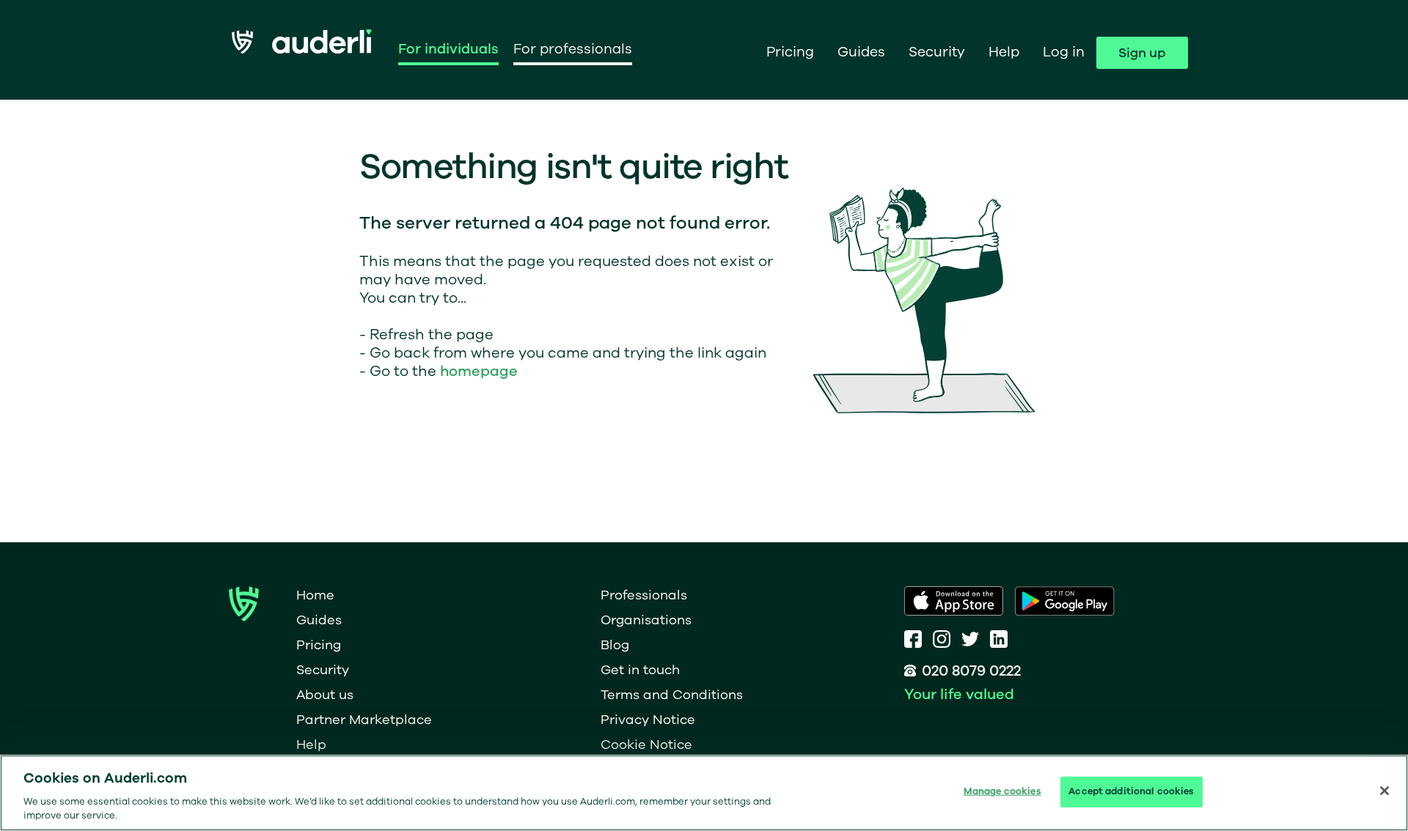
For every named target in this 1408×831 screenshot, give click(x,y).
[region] (704, 793)
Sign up (1142, 53)
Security (937, 52)
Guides (861, 52)
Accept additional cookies (1131, 791)
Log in (1064, 52)
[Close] (1384, 791)
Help (1004, 52)
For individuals (448, 49)
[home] (302, 49)
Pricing (790, 52)
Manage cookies (1002, 791)
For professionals (572, 49)
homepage (479, 371)
